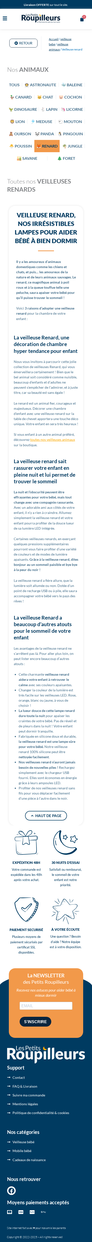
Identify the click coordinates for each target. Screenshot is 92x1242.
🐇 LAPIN (48, 109)
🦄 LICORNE (72, 109)
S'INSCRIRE (35, 1022)
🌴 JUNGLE (72, 146)
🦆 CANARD (21, 97)
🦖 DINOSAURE (23, 109)
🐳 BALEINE (71, 84)
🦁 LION (17, 121)
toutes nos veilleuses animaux (52, 439)
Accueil (53, 39)
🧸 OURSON (20, 133)
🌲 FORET (66, 158)
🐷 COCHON (70, 97)
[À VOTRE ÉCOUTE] (65, 911)
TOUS (14, 84)
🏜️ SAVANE (27, 158)
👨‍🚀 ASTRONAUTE (40, 84)
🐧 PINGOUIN (70, 133)
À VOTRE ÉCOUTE (65, 929)
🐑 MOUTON (70, 121)
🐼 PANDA (44, 133)
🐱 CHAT (45, 97)
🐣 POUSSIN (20, 146)
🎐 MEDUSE (41, 121)
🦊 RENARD (47, 146)
